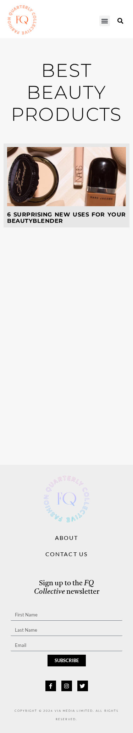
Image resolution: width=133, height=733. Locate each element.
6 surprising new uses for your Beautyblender (66, 217)
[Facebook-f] (50, 686)
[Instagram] (66, 686)
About (66, 537)
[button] (104, 21)
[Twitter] (82, 686)
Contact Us (66, 554)
